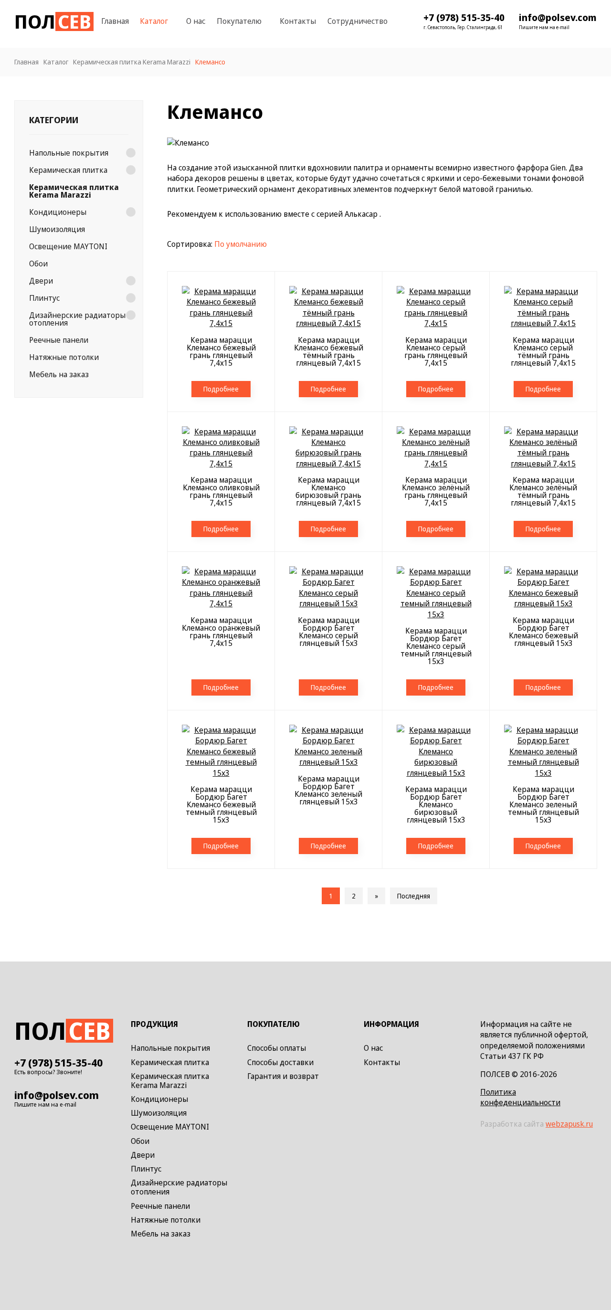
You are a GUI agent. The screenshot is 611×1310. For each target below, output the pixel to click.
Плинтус (44, 298)
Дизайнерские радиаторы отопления (77, 319)
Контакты (298, 21)
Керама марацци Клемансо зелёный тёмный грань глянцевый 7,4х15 (543, 491)
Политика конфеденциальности (520, 1097)
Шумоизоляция (57, 229)
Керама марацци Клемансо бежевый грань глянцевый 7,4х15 (221, 351)
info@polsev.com (558, 17)
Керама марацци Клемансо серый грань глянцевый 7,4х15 (435, 351)
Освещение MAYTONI (68, 246)
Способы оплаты (276, 1048)
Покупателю (239, 21)
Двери (41, 280)
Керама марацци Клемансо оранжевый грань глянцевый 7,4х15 (221, 631)
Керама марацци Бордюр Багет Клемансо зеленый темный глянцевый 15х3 (543, 804)
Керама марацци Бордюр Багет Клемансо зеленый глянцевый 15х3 (328, 790)
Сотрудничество (357, 21)
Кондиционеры (57, 212)
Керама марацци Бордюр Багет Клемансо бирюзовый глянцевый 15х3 (436, 804)
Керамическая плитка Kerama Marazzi (74, 191)
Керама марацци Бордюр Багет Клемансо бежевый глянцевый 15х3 (543, 631)
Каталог (154, 21)
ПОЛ (52, 21)
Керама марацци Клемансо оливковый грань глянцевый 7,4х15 (221, 491)
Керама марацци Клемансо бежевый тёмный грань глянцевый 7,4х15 (328, 351)
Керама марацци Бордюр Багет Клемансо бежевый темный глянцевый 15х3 (221, 804)
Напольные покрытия (68, 153)
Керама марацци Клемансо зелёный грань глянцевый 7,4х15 (436, 491)
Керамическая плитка (68, 170)
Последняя (413, 895)
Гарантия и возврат (283, 1076)
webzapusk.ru (569, 1124)
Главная (115, 21)
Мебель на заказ (59, 374)
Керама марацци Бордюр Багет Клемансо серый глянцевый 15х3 (328, 631)
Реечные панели (58, 340)
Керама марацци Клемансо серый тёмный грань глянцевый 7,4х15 (543, 351)
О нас (195, 21)
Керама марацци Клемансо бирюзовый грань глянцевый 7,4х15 (328, 491)
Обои (38, 263)
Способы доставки (280, 1062)
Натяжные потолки (64, 357)
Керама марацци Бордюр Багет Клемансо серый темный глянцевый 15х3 (436, 646)
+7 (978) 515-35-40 (464, 17)
